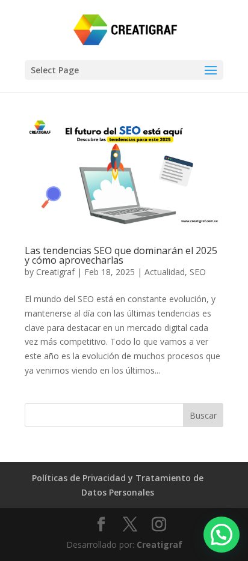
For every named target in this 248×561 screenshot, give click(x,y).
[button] (221, 535)
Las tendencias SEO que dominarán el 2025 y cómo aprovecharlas (121, 255)
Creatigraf (55, 271)
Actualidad (164, 271)
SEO (198, 271)
